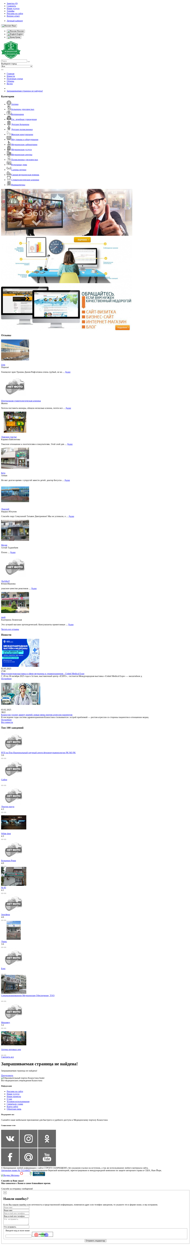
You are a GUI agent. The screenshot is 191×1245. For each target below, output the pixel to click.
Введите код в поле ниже (18, 1230)
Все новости (7, 722)
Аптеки (14, 104)
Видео (10, 83)
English (19, 34)
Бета (3, 473)
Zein (3, 365)
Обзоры (10, 81)
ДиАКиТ (5, 581)
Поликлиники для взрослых (24, 159)
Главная (10, 73)
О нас (9, 1099)
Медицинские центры (21, 154)
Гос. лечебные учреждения (24, 119)
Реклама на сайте (15, 1091)
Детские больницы (20, 124)
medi (3, 617)
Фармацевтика (18, 185)
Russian (20, 31)
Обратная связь (14, 1109)
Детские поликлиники (22, 129)
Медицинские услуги (21, 149)
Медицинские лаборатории (24, 144)
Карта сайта (12, 1106)
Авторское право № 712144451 (16, 1170)
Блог (3, 968)
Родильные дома (19, 164)
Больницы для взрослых (22, 109)
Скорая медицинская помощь (25, 175)
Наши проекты (14, 1096)
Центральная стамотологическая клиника (21, 401)
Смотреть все (7, 1057)
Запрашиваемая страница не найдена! (25, 91)
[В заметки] (5, 758)
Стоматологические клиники (25, 180)
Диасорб (5, 509)
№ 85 (3, 887)
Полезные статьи (15, 78)
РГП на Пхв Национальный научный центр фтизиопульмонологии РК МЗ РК (38, 752)
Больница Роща (8, 860)
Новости (11, 76)
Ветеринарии (17, 114)
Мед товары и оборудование (24, 139)
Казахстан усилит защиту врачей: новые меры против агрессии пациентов (36, 715)
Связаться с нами (15, 1104)
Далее (67, 372)
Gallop (4, 779)
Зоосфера (5, 914)
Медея (4, 545)
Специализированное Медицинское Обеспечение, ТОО (28, 995)
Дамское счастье (9, 437)
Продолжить (7, 1075)
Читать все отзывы (10, 629)
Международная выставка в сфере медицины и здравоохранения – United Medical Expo (42, 673)
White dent (6, 833)
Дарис (4, 941)
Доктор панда (7, 806)
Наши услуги (13, 1094)
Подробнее (6, 678)
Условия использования (18, 1101)
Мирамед (5, 1022)
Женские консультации (22, 134)
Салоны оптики (18, 169)
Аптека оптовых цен (11, 1049)
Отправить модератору (95, 1241)
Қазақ (17, 37)
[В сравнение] (2, 758)
